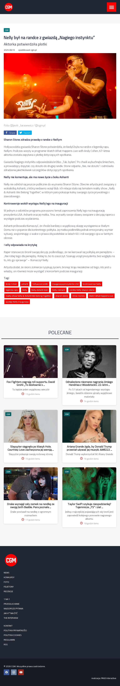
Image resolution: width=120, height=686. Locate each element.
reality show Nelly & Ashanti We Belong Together (28, 296)
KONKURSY (9, 577)
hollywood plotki (40, 284)
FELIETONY (9, 587)
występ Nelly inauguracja (17, 302)
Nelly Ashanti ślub (39, 290)
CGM (67, 349)
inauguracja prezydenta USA (65, 284)
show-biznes (78, 296)
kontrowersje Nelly (92, 284)
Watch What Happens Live (101, 296)
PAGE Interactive (108, 678)
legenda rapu (12, 290)
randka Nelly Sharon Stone (82, 290)
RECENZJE (8, 591)
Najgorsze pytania (13, 608)
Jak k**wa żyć (11, 613)
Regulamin (9, 640)
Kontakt (8, 626)
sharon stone (61, 296)
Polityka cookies (13, 635)
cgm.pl (34, 50)
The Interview (11, 618)
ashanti (24, 284)
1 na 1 (7, 599)
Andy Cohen (11, 284)
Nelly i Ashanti (58, 290)
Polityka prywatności (15, 630)
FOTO (6, 582)
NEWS (9, 349)
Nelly (24, 290)
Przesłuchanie (11, 604)
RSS (6, 644)
